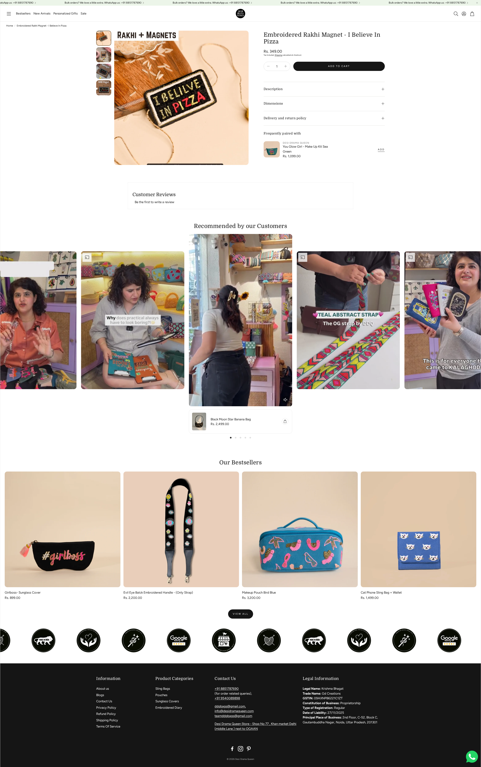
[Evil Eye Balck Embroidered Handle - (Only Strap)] (181, 529)
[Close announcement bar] (477, 3)
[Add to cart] (285, 421)
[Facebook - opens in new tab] (232, 748)
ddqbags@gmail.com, (230, 706)
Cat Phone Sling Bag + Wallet (381, 592)
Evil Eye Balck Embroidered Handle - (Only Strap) (158, 592)
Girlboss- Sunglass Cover (23, 592)
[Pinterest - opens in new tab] (248, 748)
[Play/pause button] (195, 241)
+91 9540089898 (227, 698)
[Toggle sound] (285, 399)
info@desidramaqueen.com (234, 711)
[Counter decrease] (268, 66)
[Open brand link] (236, 640)
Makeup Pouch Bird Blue (259, 592)
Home (9, 25)
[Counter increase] (285, 66)
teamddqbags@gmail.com (233, 716)
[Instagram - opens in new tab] (240, 748)
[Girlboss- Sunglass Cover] (62, 529)
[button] (8, 14)
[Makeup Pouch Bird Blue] (300, 529)
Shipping (278, 55)
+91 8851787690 (227, 688)
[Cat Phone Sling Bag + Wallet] (418, 529)
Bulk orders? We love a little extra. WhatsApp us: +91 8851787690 (264, 3)
